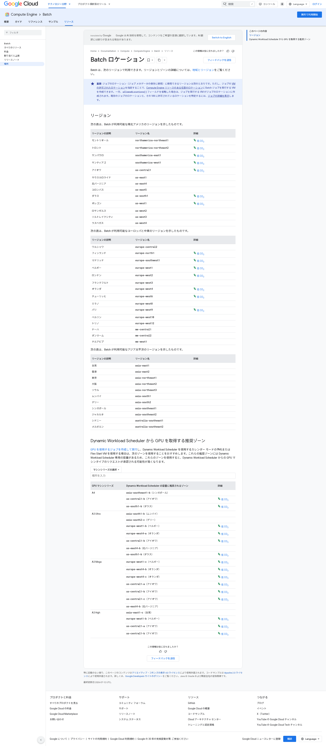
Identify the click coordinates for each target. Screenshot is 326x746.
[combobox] (238, 4)
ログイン (317, 4)
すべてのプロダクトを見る (64, 703)
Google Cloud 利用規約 (122, 739)
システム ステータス (130, 719)
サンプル (53, 21)
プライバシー (77, 739)
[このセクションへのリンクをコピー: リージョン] (114, 116)
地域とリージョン (203, 70)
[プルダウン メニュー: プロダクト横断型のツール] (110, 4)
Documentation (108, 51)
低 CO (200, 141)
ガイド (18, 21)
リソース (69, 21)
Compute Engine (24, 14)
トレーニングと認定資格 (201, 724)
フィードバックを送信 (219, 60)
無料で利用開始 (309, 14)
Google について (58, 739)
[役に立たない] (233, 51)
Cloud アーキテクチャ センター (204, 719)
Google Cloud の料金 (60, 708)
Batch (47, 14)
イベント (261, 708)
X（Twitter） (264, 714)
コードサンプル (196, 714)
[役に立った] (227, 51)
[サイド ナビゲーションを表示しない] (41, 739)
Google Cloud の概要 (199, 708)
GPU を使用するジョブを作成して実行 (113, 449)
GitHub (191, 703)
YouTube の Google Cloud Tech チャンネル (279, 724)
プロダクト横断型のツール (92, 4)
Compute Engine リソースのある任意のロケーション (174, 87)
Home (93, 51)
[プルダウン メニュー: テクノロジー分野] (71, 4)
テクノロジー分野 (57, 4)
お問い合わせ (57, 719)
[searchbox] (23, 32)
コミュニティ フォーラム (132, 703)
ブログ (260, 703)
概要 (6, 21)
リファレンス (35, 21)
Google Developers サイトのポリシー (143, 676)
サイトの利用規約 (97, 739)
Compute (124, 51)
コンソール (269, 4)
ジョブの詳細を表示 (218, 96)
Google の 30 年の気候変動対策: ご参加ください (163, 739)
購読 (289, 738)
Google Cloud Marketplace (64, 714)
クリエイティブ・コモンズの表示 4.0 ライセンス (156, 672)
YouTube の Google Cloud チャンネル (276, 719)
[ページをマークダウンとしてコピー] (159, 60)
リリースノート (127, 714)
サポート (123, 708)
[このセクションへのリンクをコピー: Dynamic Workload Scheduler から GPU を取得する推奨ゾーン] (208, 441)
